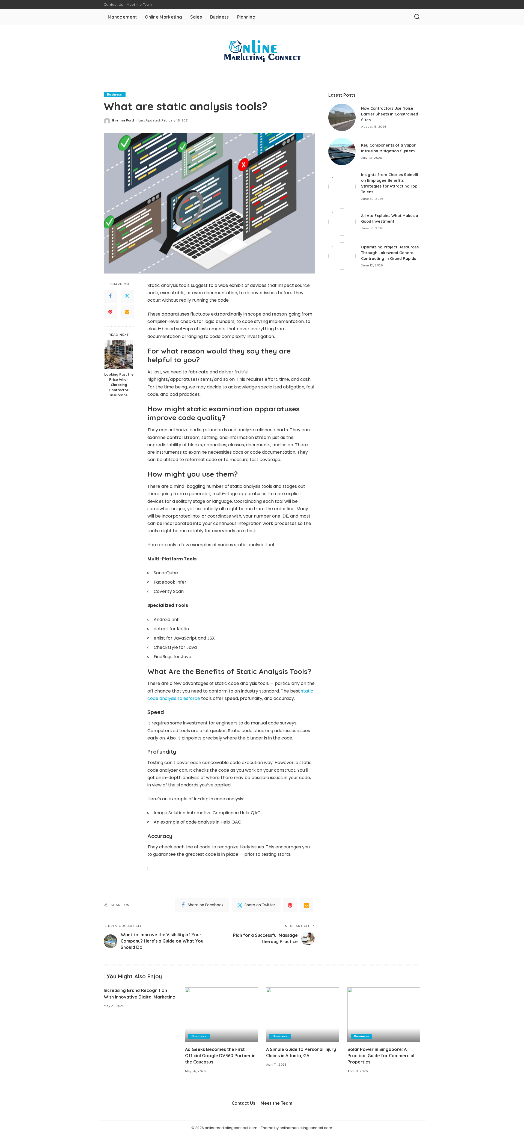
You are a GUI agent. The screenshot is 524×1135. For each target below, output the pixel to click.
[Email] (127, 311)
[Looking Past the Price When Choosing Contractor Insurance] (119, 354)
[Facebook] (110, 295)
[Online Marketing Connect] (262, 51)
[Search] (417, 17)
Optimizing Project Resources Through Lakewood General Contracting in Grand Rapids (390, 253)
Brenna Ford (123, 120)
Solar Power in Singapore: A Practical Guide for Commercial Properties (380, 1056)
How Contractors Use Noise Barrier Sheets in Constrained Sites (389, 114)
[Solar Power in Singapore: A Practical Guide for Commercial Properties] (384, 1014)
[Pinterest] (110, 311)
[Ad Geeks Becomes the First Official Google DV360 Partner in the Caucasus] (221, 1014)
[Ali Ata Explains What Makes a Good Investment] (342, 222)
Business (114, 94)
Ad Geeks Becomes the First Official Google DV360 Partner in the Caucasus (220, 1056)
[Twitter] (127, 295)
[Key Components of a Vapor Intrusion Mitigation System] (342, 151)
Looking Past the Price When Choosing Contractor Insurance (118, 384)
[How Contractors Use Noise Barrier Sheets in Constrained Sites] (342, 117)
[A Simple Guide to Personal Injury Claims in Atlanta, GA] (302, 1014)
